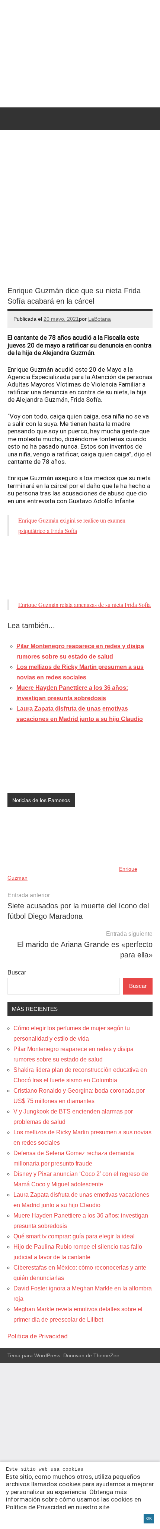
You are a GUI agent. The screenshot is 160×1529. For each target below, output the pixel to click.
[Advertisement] (80, 567)
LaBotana (99, 319)
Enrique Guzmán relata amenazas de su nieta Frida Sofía (84, 604)
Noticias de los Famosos (41, 800)
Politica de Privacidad (37, 1336)
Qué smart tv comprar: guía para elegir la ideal (74, 1236)
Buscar (16, 972)
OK (149, 1518)
